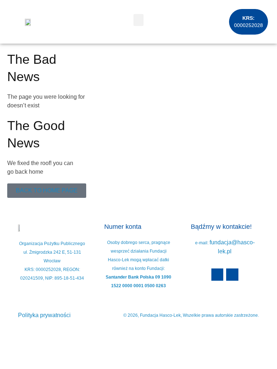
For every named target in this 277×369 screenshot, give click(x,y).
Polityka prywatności (44, 315)
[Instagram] (232, 274)
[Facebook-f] (217, 274)
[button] (138, 20)
